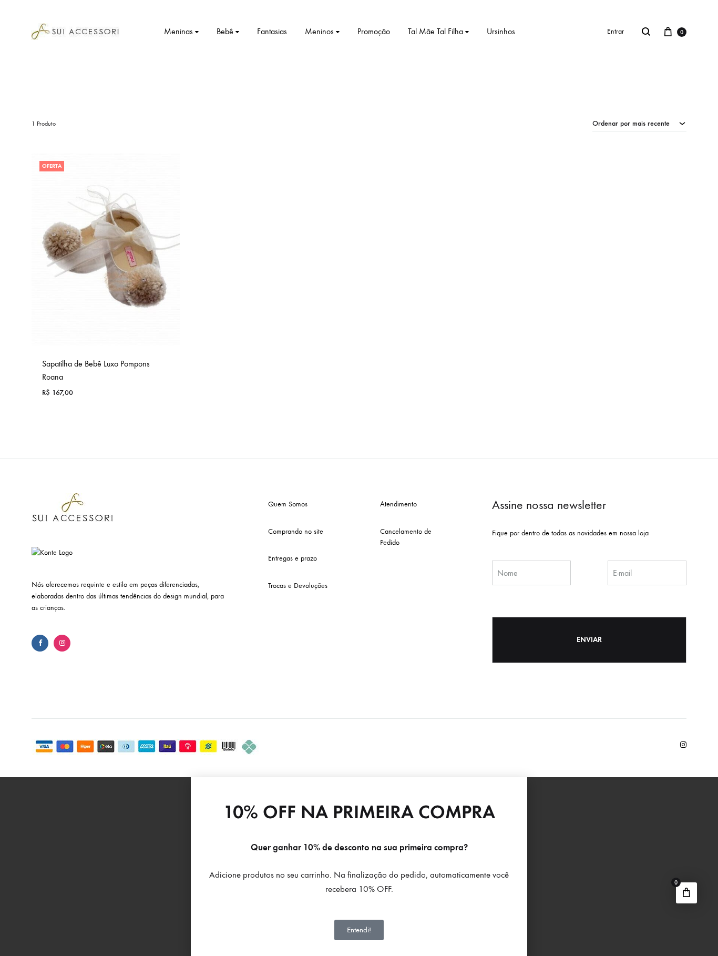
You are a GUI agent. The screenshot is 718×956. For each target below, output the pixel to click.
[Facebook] (40, 643)
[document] (359, 866)
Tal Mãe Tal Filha (435, 31)
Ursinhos (501, 31)
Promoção (373, 31)
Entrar (615, 31)
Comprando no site (295, 531)
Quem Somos (287, 504)
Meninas (178, 31)
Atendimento (398, 504)
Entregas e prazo (292, 558)
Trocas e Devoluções (297, 585)
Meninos (319, 31)
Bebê (225, 31)
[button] (359, 782)
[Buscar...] (646, 31)
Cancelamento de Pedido (406, 537)
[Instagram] (62, 643)
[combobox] (639, 123)
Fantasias (272, 31)
